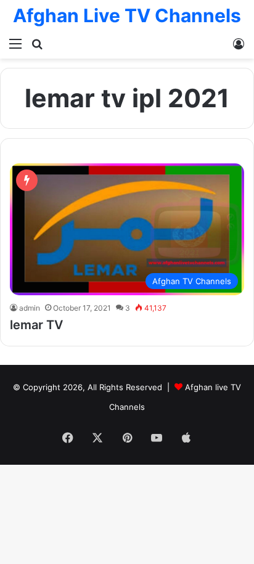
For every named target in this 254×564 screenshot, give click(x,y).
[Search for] (37, 43)
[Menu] (15, 43)
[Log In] (238, 43)
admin (29, 308)
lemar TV (36, 324)
